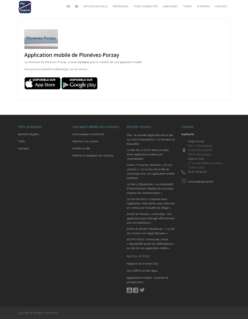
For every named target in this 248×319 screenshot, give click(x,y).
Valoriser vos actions (85, 141)
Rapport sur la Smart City (142, 263)
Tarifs (21, 141)
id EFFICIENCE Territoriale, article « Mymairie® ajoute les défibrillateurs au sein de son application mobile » (150, 243)
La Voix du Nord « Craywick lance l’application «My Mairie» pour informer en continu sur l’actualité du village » (151, 203)
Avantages (170, 6)
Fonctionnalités (146, 6)
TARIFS (187, 6)
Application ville (95, 6)
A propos (203, 6)
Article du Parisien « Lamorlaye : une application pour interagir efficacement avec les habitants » (151, 218)
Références (120, 6)
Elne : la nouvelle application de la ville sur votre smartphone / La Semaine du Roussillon (151, 139)
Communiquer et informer (88, 134)
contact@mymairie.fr (201, 181)
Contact (221, 6)
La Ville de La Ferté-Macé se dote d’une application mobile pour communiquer (148, 154)
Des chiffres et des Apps (142, 270)
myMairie (83, 62)
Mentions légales (28, 134)
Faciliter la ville (81, 148)
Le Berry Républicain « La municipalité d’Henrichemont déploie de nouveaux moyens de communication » (150, 188)
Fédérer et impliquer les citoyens (93, 155)
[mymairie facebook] (135, 292)
